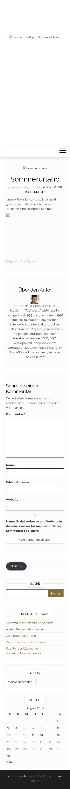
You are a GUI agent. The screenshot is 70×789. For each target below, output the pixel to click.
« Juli (9, 761)
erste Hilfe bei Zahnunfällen (25, 629)
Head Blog (35, 781)
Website (12, 499)
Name (11, 465)
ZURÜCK (16, 566)
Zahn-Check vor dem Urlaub (26, 642)
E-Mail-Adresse (18, 482)
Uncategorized (29, 261)
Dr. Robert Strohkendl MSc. (35, 67)
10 (8, 735)
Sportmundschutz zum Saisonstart (29, 623)
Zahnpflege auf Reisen (22, 636)
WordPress (43, 776)
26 (25, 749)
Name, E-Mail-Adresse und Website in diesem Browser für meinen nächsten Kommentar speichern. (34, 526)
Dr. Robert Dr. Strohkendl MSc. (35, 306)
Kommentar (15, 414)
